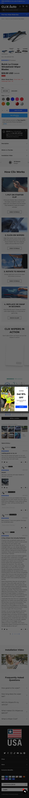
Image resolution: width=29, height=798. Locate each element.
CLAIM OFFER (21, 406)
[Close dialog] (27, 388)
